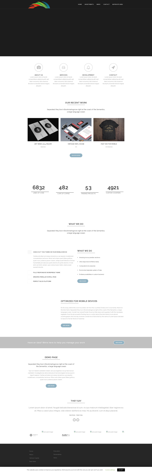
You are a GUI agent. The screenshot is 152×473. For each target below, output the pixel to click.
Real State (32, 461)
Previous (74, 420)
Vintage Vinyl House (76, 144)
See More (66, 325)
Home (31, 451)
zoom (39, 129)
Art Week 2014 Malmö (43, 144)
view (47, 129)
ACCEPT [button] (121, 470)
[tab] (51, 252)
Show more (76, 155)
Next (77, 420)
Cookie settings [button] (110, 470)
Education (57, 451)
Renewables (57, 454)
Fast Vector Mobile (109, 144)
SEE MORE (83, 281)
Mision (31, 454)
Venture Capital (34, 458)
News (55, 458)
